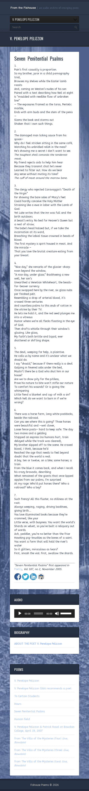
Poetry (18, 569)
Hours (17, 703)
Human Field (22, 719)
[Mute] (57, 613)
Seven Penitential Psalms (29, 711)
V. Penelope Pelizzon (26, 680)
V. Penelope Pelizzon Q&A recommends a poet (43, 688)
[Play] (20, 613)
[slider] (66, 613)
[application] (44, 613)
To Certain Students (26, 696)
